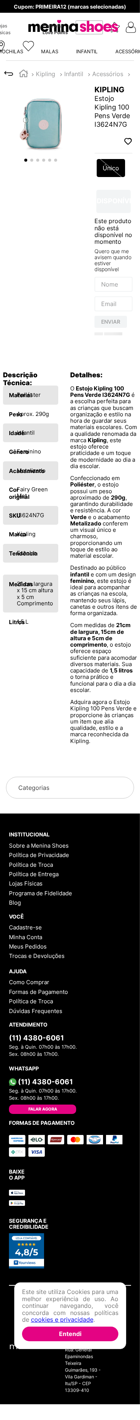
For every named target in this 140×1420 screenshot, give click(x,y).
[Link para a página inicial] (23, 14)
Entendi (70, 1333)
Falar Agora (42, 1209)
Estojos (74, 13)
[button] (70, 87)
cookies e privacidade (62, 1319)
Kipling (45, 13)
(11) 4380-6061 (36, 1137)
